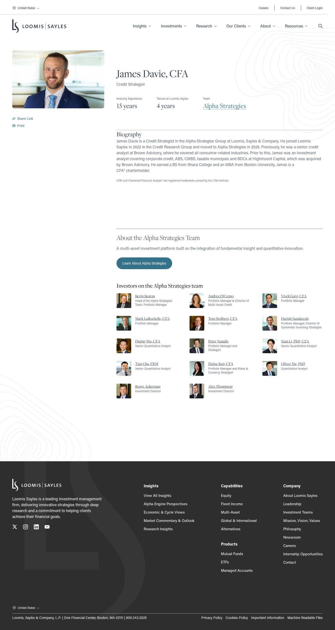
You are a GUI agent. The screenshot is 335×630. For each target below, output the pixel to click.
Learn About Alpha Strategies (144, 263)
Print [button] (20, 125)
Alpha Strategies (224, 105)
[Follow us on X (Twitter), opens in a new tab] (14, 527)
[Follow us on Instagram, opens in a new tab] (25, 527)
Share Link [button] (25, 118)
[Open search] (320, 26)
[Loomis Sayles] (39, 26)
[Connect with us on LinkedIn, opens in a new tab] (36, 527)
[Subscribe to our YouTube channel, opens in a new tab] (47, 527)
